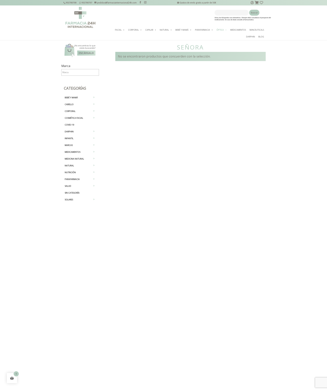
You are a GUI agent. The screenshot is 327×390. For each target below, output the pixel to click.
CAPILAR (149, 29)
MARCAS (69, 145)
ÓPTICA (220, 29)
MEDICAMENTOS (238, 29)
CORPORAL (133, 29)
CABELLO (69, 104)
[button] (124, 30)
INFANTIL (69, 138)
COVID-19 (69, 124)
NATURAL (164, 29)
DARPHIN (250, 36)
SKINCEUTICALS (256, 29)
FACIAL (118, 29)
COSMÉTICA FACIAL (74, 118)
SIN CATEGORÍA (72, 192)
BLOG (261, 36)
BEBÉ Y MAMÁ (182, 29)
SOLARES (69, 199)
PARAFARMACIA (202, 29)
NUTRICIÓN (70, 172)
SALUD (68, 186)
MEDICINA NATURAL (74, 158)
